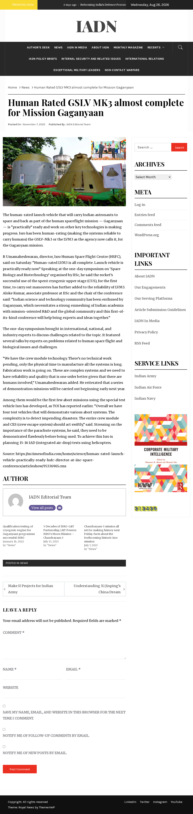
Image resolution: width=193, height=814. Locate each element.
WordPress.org (147, 235)
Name (10, 669)
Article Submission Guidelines (160, 310)
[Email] (59, 508)
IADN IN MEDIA (77, 47)
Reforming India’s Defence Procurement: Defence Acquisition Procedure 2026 (114, 4)
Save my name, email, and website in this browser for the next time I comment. (64, 715)
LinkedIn (130, 802)
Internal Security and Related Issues (91, 58)
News (24, 563)
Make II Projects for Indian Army (30, 589)
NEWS (58, 47)
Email (73, 669)
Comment (14, 632)
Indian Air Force (148, 387)
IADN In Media (147, 321)
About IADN (145, 276)
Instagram (160, 802)
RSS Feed (142, 343)
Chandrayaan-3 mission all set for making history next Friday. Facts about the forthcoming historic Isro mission (102, 534)
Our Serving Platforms (153, 298)
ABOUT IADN (100, 47)
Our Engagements (150, 287)
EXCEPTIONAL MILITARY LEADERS (77, 70)
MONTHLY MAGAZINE (128, 47)
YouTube (176, 802)
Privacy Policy (146, 332)
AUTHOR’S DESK (38, 47)
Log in (140, 204)
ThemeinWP (47, 807)
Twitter (144, 802)
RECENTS (154, 47)
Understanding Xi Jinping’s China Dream (97, 589)
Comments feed (148, 225)
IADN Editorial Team (78, 124)
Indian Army (145, 376)
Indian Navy (145, 398)
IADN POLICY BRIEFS (43, 58)
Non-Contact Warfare (122, 70)
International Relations (144, 58)
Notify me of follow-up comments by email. (46, 735)
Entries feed (145, 215)
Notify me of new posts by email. (35, 753)
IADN (96, 25)
